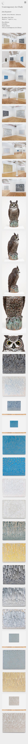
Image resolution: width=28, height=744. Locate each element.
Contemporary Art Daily (12, 7)
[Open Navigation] (25, 2)
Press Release (5, 22)
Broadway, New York (7, 17)
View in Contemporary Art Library (11, 27)
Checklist (4, 24)
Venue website (6, 25)
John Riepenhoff (6, 11)
